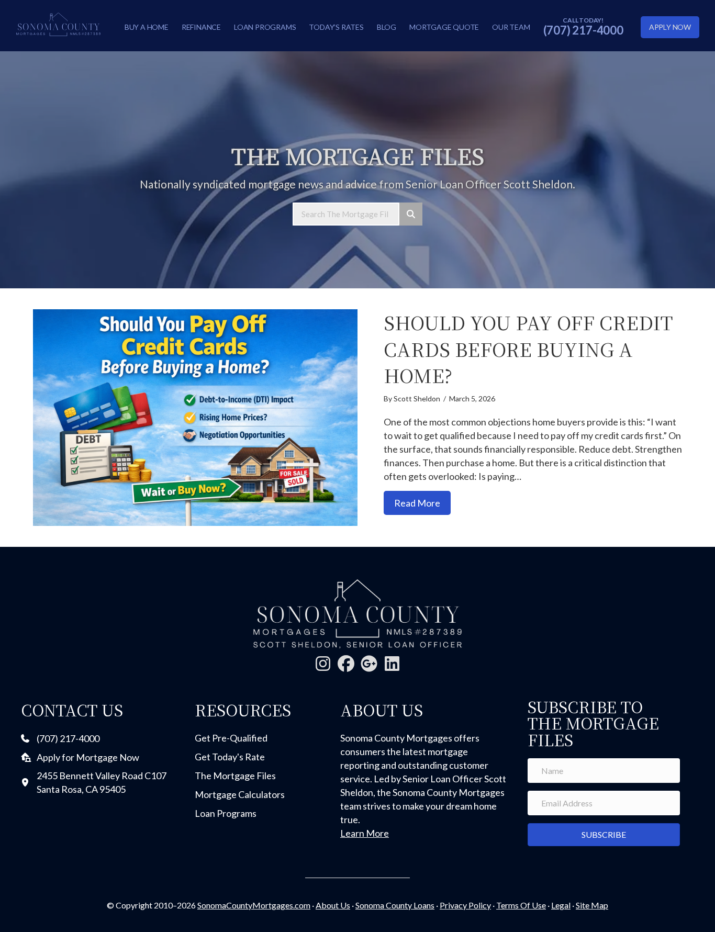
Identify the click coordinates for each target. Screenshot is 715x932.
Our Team (511, 27)
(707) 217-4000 (583, 30)
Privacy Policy (465, 905)
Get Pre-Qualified (231, 738)
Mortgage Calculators (240, 794)
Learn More (364, 833)
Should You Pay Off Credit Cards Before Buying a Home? (528, 348)
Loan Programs (265, 27)
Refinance (201, 27)
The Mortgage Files (235, 775)
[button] (323, 663)
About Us (333, 905)
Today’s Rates (336, 27)
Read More (422, 503)
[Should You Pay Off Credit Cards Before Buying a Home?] (195, 417)
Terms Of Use (521, 905)
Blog (386, 27)
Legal (561, 905)
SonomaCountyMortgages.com (253, 905)
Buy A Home (147, 27)
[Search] (410, 214)
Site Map (592, 905)
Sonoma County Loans (394, 905)
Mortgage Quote (444, 27)
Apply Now (670, 27)
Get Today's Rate (230, 756)
